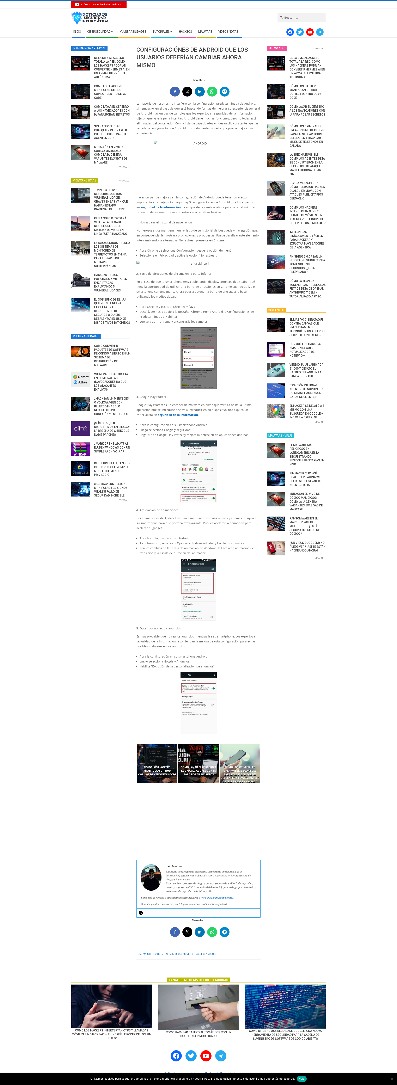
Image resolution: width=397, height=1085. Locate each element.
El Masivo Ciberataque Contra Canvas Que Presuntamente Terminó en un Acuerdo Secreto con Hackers (307, 327)
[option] (157, 763)
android (211, 953)
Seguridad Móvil (180, 953)
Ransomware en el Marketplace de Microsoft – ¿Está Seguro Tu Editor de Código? (304, 526)
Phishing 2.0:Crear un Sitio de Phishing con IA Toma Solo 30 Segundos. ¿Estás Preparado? (307, 264)
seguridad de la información (161, 207)
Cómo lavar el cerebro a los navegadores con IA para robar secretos (112, 110)
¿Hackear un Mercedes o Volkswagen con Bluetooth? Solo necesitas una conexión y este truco (111, 406)
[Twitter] (141, 913)
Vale (302, 1078)
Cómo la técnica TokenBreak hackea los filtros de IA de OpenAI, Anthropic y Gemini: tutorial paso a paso (307, 288)
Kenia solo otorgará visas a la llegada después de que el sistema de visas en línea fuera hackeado (110, 226)
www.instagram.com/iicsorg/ (217, 897)
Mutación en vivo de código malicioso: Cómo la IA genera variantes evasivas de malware (110, 154)
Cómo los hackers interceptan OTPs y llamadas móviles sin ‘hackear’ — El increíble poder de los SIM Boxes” (307, 215)
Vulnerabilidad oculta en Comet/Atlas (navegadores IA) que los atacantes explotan (111, 381)
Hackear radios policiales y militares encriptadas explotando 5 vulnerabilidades (110, 282)
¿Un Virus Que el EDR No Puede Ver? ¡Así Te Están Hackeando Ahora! (307, 546)
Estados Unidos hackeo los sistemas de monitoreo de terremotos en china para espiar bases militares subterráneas (112, 254)
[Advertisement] (198, 822)
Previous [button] (133, 763)
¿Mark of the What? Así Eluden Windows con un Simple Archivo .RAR (112, 447)
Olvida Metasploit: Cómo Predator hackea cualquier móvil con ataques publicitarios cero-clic (307, 190)
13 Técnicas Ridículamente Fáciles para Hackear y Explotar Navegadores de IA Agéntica (307, 239)
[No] (392, 1079)
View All (124, 166)
